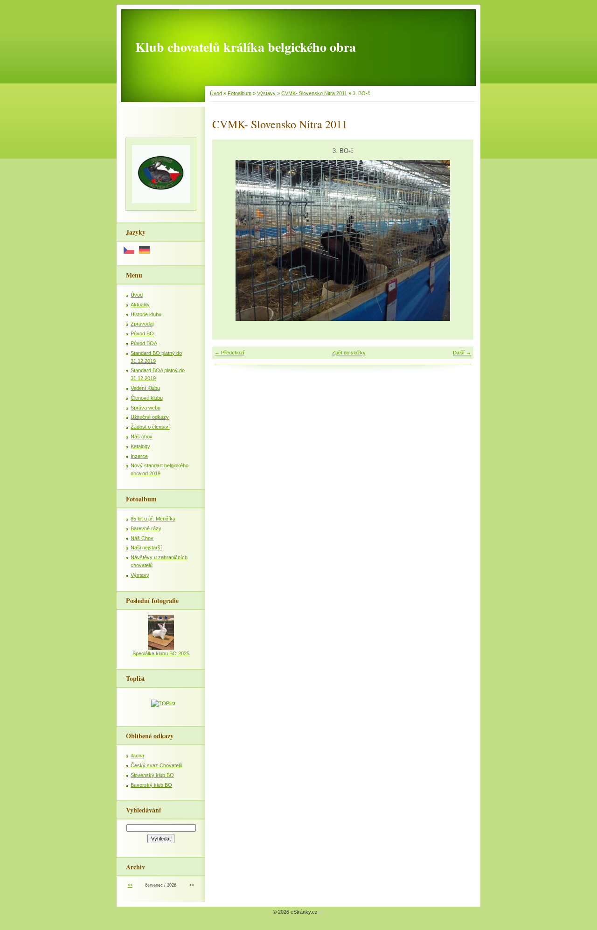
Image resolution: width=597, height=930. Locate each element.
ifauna (137, 755)
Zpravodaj (142, 323)
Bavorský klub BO (151, 785)
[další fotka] (458, 240)
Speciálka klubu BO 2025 (160, 653)
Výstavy (266, 93)
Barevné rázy (146, 528)
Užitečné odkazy (150, 417)
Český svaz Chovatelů (156, 765)
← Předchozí (229, 352)
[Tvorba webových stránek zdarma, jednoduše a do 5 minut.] (321, 912)
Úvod (216, 93)
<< (130, 885)
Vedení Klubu (145, 388)
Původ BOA (144, 343)
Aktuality (140, 304)
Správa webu (145, 407)
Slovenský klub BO (152, 775)
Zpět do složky (349, 352)
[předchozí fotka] (227, 240)
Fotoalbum (239, 93)
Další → (462, 352)
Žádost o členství (150, 427)
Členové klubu (147, 398)
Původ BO (142, 333)
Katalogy (140, 446)
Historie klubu (146, 314)
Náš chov (142, 436)
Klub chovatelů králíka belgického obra (245, 46)
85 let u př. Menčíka (153, 518)
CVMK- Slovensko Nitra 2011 (314, 93)
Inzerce (139, 456)
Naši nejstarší (146, 547)
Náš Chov (142, 538)
